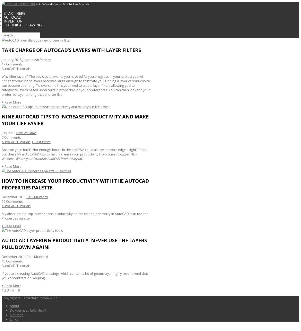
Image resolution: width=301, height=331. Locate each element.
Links (14, 319)
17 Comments (12, 64)
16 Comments (12, 261)
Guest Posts (41, 142)
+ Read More (11, 102)
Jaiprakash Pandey (37, 59)
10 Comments (12, 201)
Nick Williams (26, 133)
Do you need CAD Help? (28, 310)
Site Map (16, 315)
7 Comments (11, 137)
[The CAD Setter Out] (18, 4)
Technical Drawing (23, 25)
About (14, 306)
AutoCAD (12, 17)
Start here (14, 13)
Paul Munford (37, 197)
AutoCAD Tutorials (16, 68)
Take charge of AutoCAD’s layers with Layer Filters (71, 50)
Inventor (13, 21)
